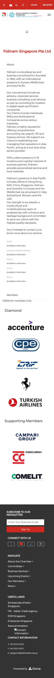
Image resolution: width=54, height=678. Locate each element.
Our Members (16, 581)
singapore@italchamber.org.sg (23, 653)
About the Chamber (19, 561)
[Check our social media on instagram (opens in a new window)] (23, 5)
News (11, 586)
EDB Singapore (17, 616)
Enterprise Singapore (20, 621)
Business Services (18, 571)
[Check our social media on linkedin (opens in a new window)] (17, 5)
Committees (15, 566)
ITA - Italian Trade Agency (23, 611)
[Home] (22, 15)
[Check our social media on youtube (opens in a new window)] (11, 5)
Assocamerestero (18, 625)
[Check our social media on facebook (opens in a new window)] (4, 5)
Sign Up (25, 529)
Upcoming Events (18, 576)
